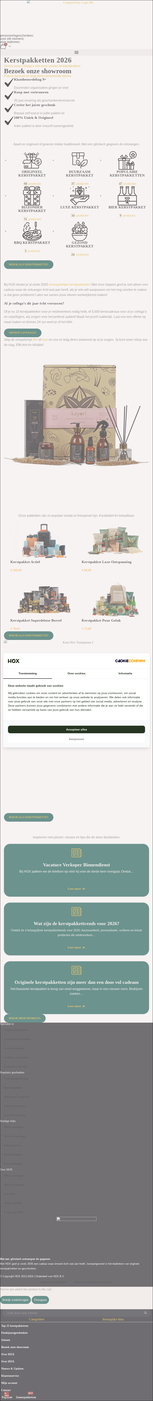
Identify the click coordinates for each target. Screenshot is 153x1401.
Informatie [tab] (125, 673)
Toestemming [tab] (28, 673)
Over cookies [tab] (76, 673)
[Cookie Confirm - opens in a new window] (130, 660)
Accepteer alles (76, 729)
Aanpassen (76, 739)
